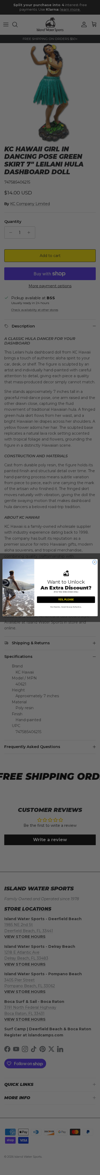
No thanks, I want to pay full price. (65, 607)
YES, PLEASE (66, 599)
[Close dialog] (94, 562)
